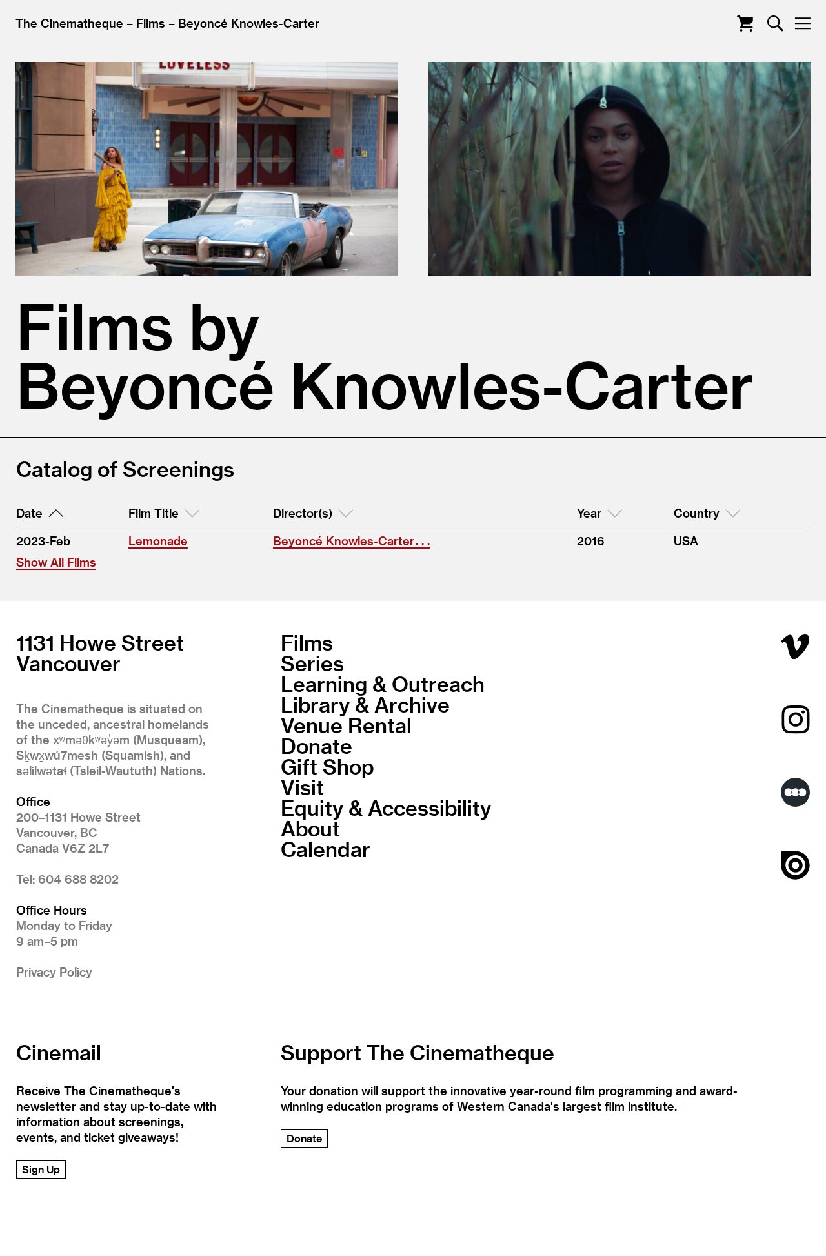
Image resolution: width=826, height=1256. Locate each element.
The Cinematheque (69, 23)
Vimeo (795, 646)
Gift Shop (327, 766)
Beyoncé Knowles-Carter (248, 23)
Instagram (795, 719)
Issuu (795, 865)
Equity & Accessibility (386, 807)
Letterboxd (795, 792)
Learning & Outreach (383, 683)
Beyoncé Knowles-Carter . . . (351, 540)
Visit (302, 787)
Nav (802, 23)
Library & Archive (365, 704)
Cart (745, 23)
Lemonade (158, 540)
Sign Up (41, 1169)
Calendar (325, 848)
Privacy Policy (54, 971)
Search (775, 23)
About (310, 828)
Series (312, 663)
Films (150, 23)
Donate (316, 745)
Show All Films (56, 562)
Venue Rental (346, 725)
